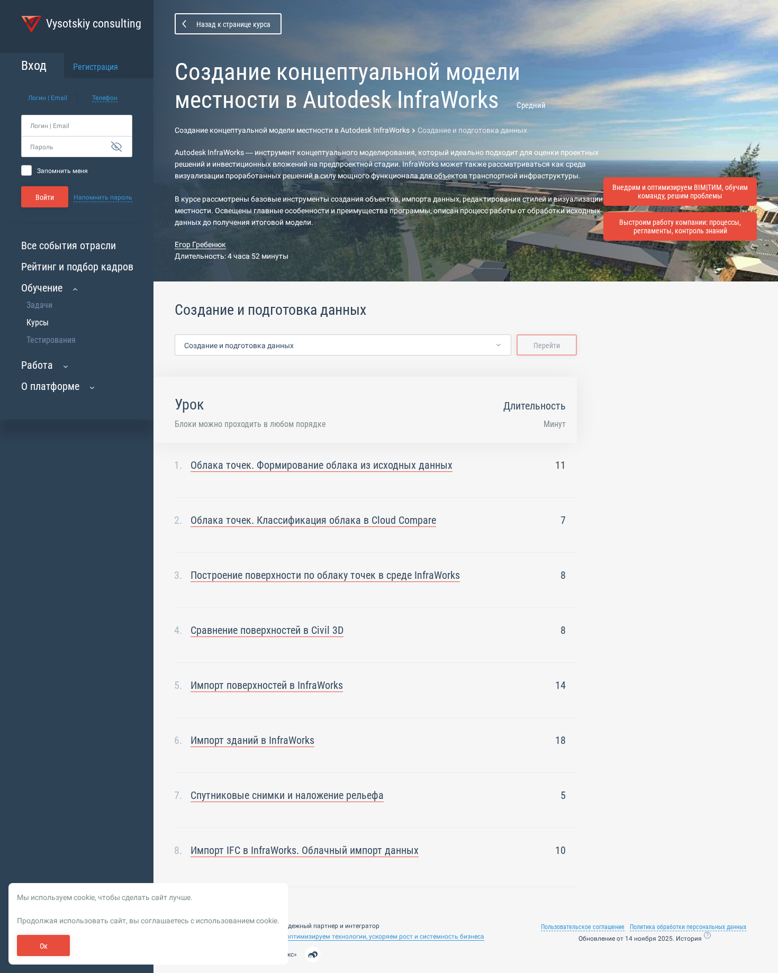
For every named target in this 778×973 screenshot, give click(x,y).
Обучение (41, 287)
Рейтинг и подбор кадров (77, 266)
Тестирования (51, 340)
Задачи (39, 305)
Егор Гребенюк (200, 244)
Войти (44, 197)
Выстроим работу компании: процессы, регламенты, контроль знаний (680, 226)
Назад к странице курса (233, 24)
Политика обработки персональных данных (688, 927)
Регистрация (95, 67)
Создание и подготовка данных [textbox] (239, 345)
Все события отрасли (68, 245)
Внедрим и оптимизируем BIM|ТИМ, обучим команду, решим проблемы (680, 191)
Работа (37, 365)
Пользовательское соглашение (583, 927)
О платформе (50, 386)
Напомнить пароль (103, 197)
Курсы (37, 322)
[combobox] (343, 345)
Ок (44, 946)
